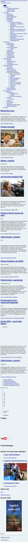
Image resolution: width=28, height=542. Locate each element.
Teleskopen (6, 41)
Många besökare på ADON (12, 261)
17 (4, 393)
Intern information (11, 89)
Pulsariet (9, 100)
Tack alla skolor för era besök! (11, 383)
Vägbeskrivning (11, 9)
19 (4, 396)
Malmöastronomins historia (13, 104)
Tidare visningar (11, 11)
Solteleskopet (10, 51)
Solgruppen (10, 62)
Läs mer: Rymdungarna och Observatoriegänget (12, 318)
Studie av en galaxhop (15, 83)
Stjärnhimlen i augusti (10, 360)
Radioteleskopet (11, 53)
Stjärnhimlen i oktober (10, 237)
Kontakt (6, 107)
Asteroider (12, 75)
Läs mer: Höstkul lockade (7, 157)
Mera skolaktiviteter (12, 16)
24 (4, 403)
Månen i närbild (7, 161)
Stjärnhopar (13, 81)
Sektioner (9, 60)
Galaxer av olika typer (15, 82)
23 (4, 401)
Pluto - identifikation (15, 78)
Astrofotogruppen (11, 61)
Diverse (12, 99)
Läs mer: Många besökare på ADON (10, 276)
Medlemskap (10, 92)
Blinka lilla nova (7, 111)
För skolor (6, 12)
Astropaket (9, 21)
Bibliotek (9, 97)
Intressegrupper (7, 58)
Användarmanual (11, 88)
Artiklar (12, 46)
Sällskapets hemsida (12, 106)
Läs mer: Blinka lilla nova (7, 123)
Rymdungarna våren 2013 (10, 382)
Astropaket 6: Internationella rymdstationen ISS (17, 39)
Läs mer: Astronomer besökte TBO (9, 209)
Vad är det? (9, 67)
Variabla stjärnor (14, 79)
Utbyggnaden (10, 101)
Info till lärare (10, 68)
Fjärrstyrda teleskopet (12, 47)
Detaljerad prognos (5, 494)
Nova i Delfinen (8, 379)
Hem (5, 5)
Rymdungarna (10, 15)
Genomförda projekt (12, 71)
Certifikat (12, 94)
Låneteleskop (10, 43)
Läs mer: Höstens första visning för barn (10, 233)
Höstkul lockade (8, 127)
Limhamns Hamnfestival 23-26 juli (15, 461)
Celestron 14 (10, 54)
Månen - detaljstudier (15, 74)
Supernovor (13, 85)
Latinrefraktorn (10, 55)
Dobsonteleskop (11, 57)
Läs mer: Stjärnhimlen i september (9, 297)
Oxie (2, 492)
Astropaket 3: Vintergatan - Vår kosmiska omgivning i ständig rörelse (17, 31)
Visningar (6, 7)
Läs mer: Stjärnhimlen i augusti (8, 377)
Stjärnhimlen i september (12, 280)
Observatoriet (7, 90)
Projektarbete (10, 18)
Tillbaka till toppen (5, 537)
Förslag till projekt (11, 69)
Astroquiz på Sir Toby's (11, 483)
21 (4, 398)
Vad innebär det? (14, 93)
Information (10, 14)
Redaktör (6, 415)
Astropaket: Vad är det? (15, 22)
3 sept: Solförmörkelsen (12, 455)
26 (4, 405)
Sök (2, 533)
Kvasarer (12, 86)
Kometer (12, 76)
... (4, 397)
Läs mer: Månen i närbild (7, 173)
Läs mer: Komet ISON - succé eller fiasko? (11, 357)
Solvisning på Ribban (9, 381)
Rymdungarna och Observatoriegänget (9, 301)
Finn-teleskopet (10, 44)
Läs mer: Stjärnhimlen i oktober (8, 257)
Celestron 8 (9, 50)
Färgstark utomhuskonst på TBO (12, 385)
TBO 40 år (9, 103)
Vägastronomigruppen (12, 64)
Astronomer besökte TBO (12, 177)
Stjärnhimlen (10, 19)
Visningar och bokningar (13, 8)
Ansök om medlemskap (16, 96)
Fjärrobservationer (8, 65)
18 (4, 394)
